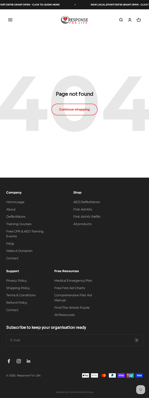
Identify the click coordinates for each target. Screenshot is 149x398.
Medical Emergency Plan (73, 280)
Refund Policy (16, 302)
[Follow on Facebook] (8, 361)
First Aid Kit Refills (86, 216)
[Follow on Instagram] (18, 361)
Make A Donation (19, 251)
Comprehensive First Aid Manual (73, 297)
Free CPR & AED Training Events (24, 234)
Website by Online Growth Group (74, 392)
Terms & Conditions (21, 295)
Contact (12, 258)
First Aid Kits (82, 209)
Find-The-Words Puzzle (72, 307)
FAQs (10, 243)
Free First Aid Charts (69, 288)
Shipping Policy (18, 288)
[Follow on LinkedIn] (28, 361)
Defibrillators (15, 216)
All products (82, 224)
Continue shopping (74, 109)
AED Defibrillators (86, 202)
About (11, 209)
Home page (15, 202)
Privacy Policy (16, 280)
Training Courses (18, 224)
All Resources (64, 315)
